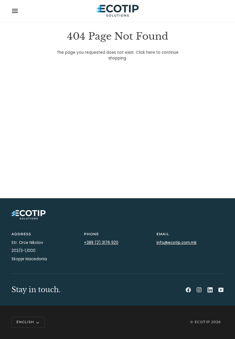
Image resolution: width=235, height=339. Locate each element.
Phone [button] (91, 234)
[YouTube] (221, 289)
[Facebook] (188, 289)
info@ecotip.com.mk (176, 242)
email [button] (162, 234)
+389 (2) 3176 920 (101, 242)
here (150, 52)
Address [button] (21, 234)
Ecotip (202, 322)
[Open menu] (20, 11)
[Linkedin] (210, 289)
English (25, 322)
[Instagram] (199, 289)
